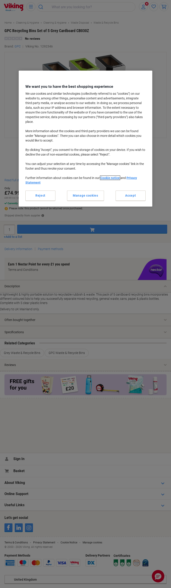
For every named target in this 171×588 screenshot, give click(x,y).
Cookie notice (110, 178)
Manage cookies (85, 195)
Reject (40, 195)
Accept (130, 195)
